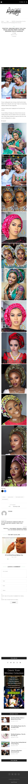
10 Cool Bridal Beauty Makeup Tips (14, 555)
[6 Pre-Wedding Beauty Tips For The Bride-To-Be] (5, 728)
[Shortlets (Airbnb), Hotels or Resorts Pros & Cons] (5, 720)
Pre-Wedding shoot (20, 497)
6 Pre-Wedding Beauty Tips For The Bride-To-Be (18, 726)
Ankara (3, 497)
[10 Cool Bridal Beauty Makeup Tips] (14, 545)
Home (2, 21)
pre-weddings (5, 499)
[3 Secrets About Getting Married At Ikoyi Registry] (5, 744)
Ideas (8, 21)
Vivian (14, 33)
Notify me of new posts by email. (9, 599)
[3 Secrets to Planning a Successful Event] (5, 752)
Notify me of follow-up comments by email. (12, 596)
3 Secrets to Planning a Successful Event (16, 751)
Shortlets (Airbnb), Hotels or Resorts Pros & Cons (17, 718)
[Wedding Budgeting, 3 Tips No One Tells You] (5, 736)
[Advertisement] (14, 51)
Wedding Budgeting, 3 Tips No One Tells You (18, 735)
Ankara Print (10, 497)
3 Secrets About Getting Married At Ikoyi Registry (18, 743)
